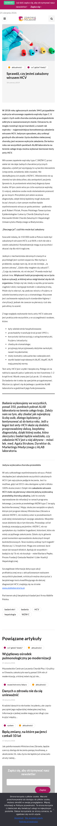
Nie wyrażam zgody (34, 818)
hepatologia (10, 614)
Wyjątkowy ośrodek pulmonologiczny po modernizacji (26, 656)
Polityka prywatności (28, 821)
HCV (36, 609)
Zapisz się (35, 6)
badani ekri (10, 609)
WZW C (25, 614)
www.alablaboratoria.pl (13, 588)
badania (25, 609)
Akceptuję (19, 818)
